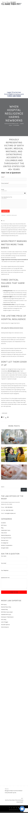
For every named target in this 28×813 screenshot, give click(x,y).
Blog (2, 527)
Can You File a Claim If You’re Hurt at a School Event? (14, 800)
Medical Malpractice (6, 535)
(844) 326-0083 (9, 510)
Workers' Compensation (6, 545)
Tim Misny (17, 125)
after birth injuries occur (13, 371)
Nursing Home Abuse (6, 537)
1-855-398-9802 (8, 507)
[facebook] (9, 808)
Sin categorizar (4, 542)
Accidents (3, 522)
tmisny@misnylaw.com (14, 94)
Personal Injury (4, 540)
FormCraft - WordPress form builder (9, 215)
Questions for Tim (5, 577)
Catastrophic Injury (5, 530)
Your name (3, 556)
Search (2, 486)
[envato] (18, 808)
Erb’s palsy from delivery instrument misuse (12, 328)
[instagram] (14, 808)
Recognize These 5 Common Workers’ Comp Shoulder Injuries (13, 790)
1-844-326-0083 (14, 96)
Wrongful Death (4, 548)
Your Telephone (4, 570)
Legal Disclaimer (14, 92)
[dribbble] (16, 808)
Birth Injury (4, 413)
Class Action (4, 532)
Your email (3, 563)
